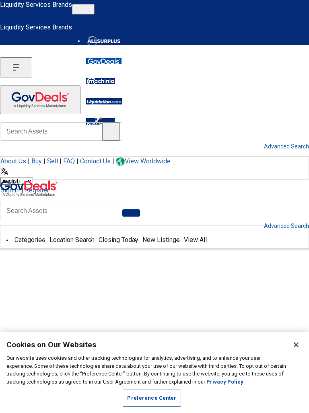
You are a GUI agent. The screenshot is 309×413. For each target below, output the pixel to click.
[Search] (131, 213)
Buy (36, 161)
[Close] (296, 345)
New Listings (161, 240)
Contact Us (95, 161)
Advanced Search (286, 226)
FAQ (69, 161)
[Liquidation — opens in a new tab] (104, 101)
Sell (52, 161)
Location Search (72, 240)
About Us (13, 161)
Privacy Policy (224, 382)
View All (195, 240)
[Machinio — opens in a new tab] (100, 81)
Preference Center (151, 398)
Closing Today (118, 240)
